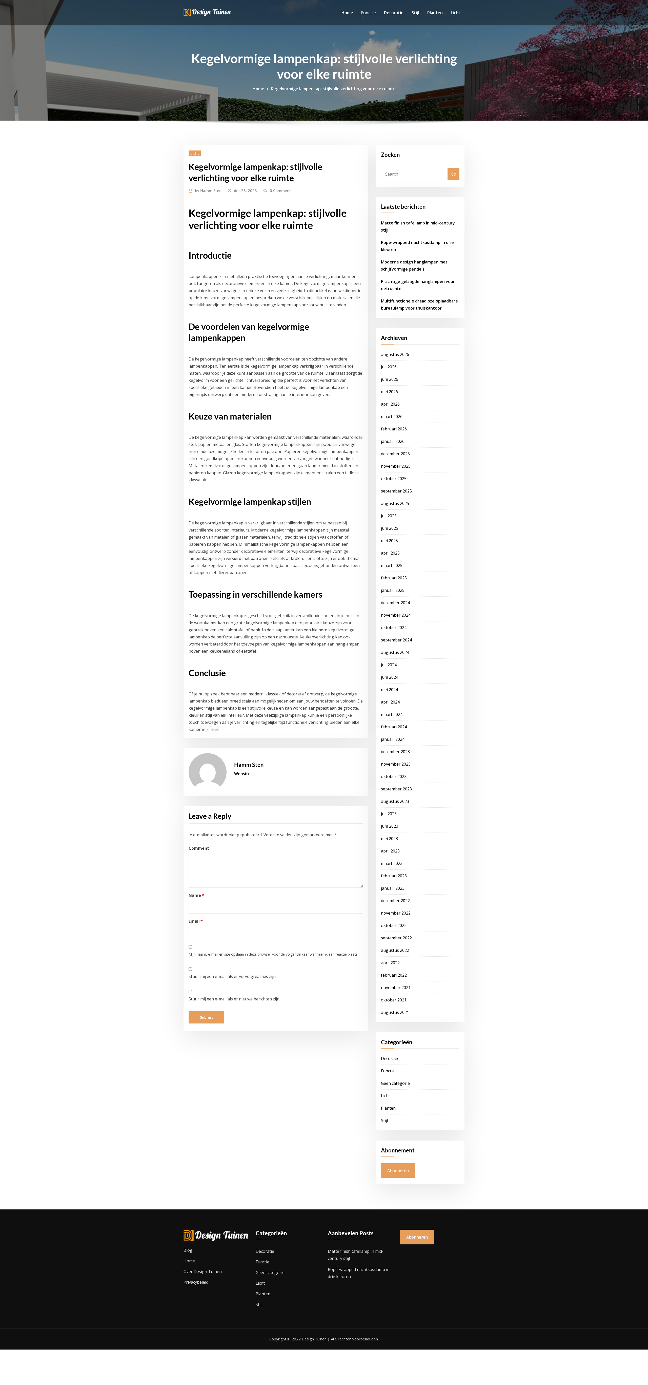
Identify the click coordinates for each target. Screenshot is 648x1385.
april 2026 (390, 404)
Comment (199, 848)
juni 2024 (389, 677)
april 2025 (390, 553)
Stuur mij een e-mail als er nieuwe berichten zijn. (234, 999)
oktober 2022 (394, 925)
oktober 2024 (394, 627)
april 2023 (390, 851)
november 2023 (396, 764)
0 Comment (280, 190)
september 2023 (396, 789)
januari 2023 (392, 888)
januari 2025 (392, 590)
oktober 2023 (394, 776)
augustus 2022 (395, 950)
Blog (188, 1250)
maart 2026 (391, 416)
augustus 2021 (395, 1012)
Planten (435, 12)
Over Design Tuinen (203, 1271)
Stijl (415, 12)
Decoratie (393, 12)
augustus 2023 (395, 801)
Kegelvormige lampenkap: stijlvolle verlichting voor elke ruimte (333, 88)
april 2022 (390, 962)
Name (196, 895)
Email (196, 921)
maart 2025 (391, 565)
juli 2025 (389, 516)
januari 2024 (392, 739)
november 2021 (396, 987)
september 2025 (396, 491)
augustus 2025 (395, 503)
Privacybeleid (196, 1282)
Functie (368, 12)
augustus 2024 (395, 652)
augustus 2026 (395, 354)
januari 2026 (392, 441)
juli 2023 (389, 814)
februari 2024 (394, 727)
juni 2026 (389, 379)
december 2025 (395, 454)
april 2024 (390, 702)
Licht (455, 12)
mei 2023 (389, 838)
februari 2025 (394, 578)
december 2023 (395, 751)
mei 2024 (389, 689)
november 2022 (396, 913)
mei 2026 (389, 391)
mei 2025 (389, 540)
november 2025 (396, 466)
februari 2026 (394, 429)
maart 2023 (391, 863)
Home (347, 12)
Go (453, 174)
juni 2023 (389, 826)
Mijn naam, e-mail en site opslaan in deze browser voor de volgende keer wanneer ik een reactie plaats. (273, 954)
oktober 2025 (394, 478)
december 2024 (395, 602)
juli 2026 (389, 367)
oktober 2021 (394, 1000)
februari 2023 (394, 876)
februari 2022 (394, 975)
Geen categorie (395, 1083)
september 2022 (396, 938)
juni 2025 (389, 528)
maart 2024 (391, 714)
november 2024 (396, 615)
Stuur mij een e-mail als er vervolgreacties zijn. (232, 976)
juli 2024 (389, 665)
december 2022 (395, 900)
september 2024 (396, 640)
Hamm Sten (208, 190)
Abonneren (398, 1170)
